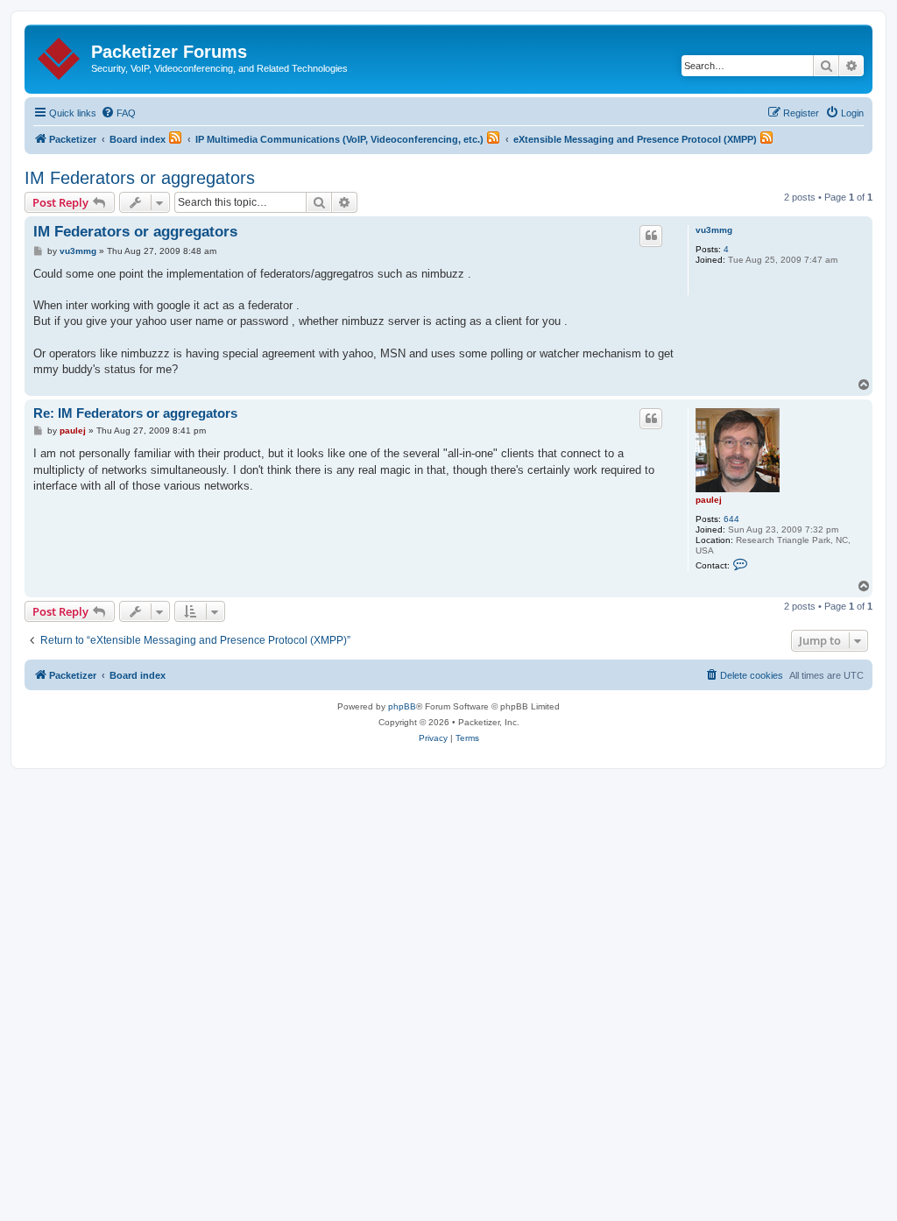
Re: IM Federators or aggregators (135, 413)
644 (731, 519)
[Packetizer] (60, 55)
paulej (709, 500)
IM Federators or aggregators (140, 177)
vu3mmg (714, 230)
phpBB (402, 706)
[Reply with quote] (650, 235)
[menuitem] (118, 113)
